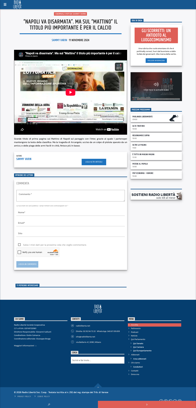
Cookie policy (43, 396)
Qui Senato (138, 343)
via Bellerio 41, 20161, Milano (88, 342)
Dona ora (135, 374)
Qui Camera (138, 347)
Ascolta (134, 324)
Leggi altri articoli (93, 162)
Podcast (134, 332)
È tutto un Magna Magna (143, 154)
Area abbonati (139, 358)
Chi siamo (135, 362)
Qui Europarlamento (142, 350)
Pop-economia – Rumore (142, 173)
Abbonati (135, 354)
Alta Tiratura (138, 126)
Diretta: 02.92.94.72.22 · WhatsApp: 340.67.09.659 (98, 331)
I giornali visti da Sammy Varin (70, 13)
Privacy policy (24, 396)
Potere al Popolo (140, 164)
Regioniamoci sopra (141, 135)
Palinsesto (136, 328)
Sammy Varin (59, 40)
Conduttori (138, 366)
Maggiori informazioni (156, 60)
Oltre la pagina (139, 145)
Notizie (134, 335)
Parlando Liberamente (142, 116)
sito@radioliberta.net (85, 336)
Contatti (134, 370)
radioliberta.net (83, 325)
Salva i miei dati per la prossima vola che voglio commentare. (55, 244)
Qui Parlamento (138, 339)
